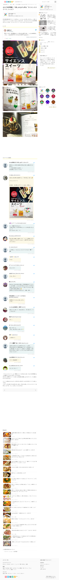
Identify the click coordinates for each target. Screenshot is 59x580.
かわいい (43, 40)
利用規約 (42, 562)
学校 (20, 564)
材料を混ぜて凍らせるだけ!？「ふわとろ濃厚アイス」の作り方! (23, 449)
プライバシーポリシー (44, 564)
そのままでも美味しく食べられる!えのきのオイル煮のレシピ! (23, 467)
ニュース (13, 436)
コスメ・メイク (43, 42)
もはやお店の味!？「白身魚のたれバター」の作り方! (21, 513)
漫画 (4, 568)
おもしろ (43, 50)
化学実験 (15, 551)
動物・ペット (13, 569)
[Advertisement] (20, 147)
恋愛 (48, 18)
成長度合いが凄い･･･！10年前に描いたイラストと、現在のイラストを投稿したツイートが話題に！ (51, 23)
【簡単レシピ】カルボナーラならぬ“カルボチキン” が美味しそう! (23, 541)
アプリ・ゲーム (50, 30)
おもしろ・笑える (6, 564)
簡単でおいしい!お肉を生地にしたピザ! (19, 472)
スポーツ (13, 564)
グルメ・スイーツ (15, 442)
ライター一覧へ (52, 107)
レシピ (11, 551)
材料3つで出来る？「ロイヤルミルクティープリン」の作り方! (23, 518)
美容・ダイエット (50, 42)
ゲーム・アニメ (28, 568)
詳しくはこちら (51, 67)
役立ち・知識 (14, 516)
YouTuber (7, 568)
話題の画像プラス (12, 13)
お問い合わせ (43, 569)
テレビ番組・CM (44, 46)
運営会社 (42, 565)
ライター (42, 567)
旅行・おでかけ (13, 568)
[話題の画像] (8, 2)
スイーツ (6, 551)
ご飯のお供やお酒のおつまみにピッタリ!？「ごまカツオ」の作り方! (24, 530)
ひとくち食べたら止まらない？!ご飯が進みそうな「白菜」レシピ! (23, 507)
